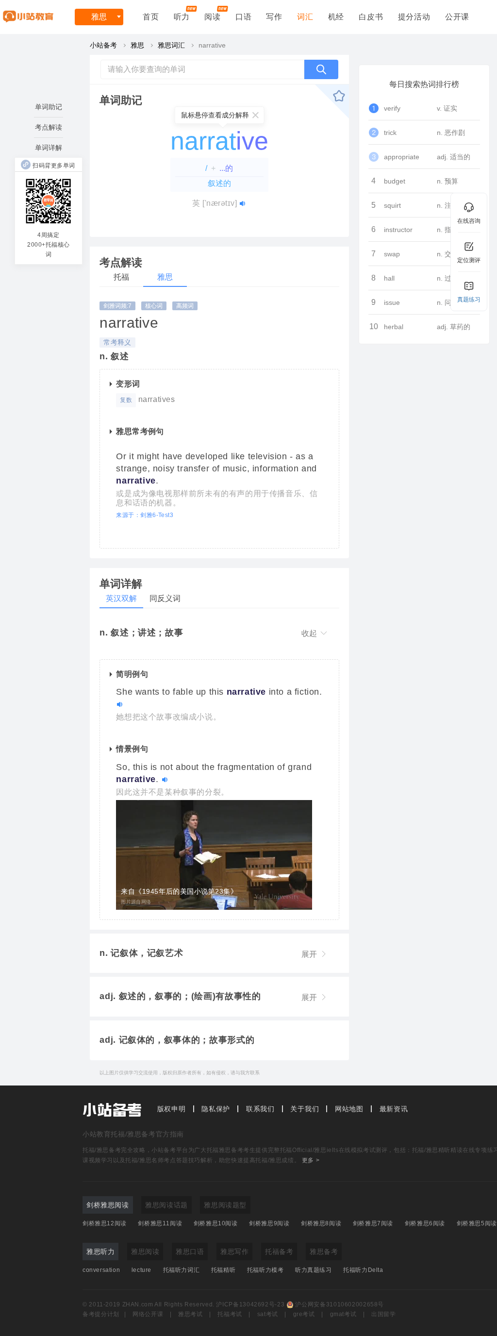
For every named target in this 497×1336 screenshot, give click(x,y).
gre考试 (304, 1314)
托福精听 (223, 1270)
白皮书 (371, 17)
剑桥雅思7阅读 (373, 1223)
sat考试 (267, 1314)
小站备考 (103, 45)
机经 (336, 17)
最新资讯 (394, 1109)
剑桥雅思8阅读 (321, 1223)
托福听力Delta (363, 1270)
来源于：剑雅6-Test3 (144, 515)
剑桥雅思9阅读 (269, 1223)
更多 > (310, 1160)
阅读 (212, 17)
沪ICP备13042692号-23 (250, 1304)
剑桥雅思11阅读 (160, 1223)
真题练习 (468, 299)
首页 (151, 17)
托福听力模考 (265, 1270)
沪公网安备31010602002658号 (339, 1304)
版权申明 (171, 1109)
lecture (141, 1270)
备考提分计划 (101, 1314)
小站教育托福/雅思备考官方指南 (133, 1134)
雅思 (99, 17)
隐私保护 (215, 1109)
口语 (243, 17)
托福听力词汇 (181, 1270)
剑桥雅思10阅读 (216, 1223)
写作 (274, 17)
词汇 (305, 17)
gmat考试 (343, 1314)
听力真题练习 (313, 1270)
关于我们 (304, 1109)
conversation (101, 1270)
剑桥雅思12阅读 (105, 1223)
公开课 (457, 17)
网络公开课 (148, 1314)
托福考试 (229, 1314)
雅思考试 (190, 1314)
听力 (182, 17)
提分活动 (414, 17)
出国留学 (383, 1314)
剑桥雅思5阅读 (477, 1223)
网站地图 (349, 1109)
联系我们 (260, 1109)
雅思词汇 (171, 45)
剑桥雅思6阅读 (425, 1223)
